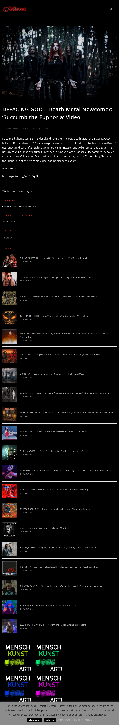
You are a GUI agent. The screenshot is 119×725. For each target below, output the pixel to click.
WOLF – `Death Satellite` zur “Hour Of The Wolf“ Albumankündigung (54, 489)
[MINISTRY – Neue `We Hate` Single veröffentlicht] (9, 529)
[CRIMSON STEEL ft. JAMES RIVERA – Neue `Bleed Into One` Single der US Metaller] (9, 356)
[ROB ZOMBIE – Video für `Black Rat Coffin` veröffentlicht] (9, 607)
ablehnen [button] (50, 719)
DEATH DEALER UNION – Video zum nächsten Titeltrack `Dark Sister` (54, 431)
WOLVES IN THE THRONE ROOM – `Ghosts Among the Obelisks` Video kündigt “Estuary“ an (65, 393)
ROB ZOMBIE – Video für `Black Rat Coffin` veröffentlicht (48, 605)
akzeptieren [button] (34, 719)
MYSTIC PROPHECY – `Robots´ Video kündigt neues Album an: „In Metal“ (56, 509)
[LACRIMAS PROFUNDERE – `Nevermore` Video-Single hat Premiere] (9, 626)
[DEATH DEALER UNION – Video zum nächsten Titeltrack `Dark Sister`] (9, 433)
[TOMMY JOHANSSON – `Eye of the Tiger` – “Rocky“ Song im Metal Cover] (9, 279)
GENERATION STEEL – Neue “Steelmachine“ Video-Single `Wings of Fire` (55, 316)
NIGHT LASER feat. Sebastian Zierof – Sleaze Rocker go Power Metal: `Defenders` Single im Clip (66, 412)
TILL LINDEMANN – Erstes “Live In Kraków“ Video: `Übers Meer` (51, 451)
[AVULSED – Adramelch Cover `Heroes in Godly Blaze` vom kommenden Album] (9, 298)
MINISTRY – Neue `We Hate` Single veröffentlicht (44, 528)
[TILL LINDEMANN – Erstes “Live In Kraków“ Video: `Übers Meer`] (9, 452)
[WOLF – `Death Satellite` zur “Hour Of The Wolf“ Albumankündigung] (9, 491)
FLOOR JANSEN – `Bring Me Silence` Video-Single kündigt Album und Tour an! (58, 547)
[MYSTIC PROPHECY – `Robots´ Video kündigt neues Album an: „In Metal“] (9, 510)
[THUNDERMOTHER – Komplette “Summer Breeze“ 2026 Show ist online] (9, 259)
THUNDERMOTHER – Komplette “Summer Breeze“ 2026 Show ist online (54, 258)
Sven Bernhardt (15, 128)
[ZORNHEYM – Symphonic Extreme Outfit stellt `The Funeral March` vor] (9, 375)
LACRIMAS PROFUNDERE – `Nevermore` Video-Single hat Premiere (53, 624)
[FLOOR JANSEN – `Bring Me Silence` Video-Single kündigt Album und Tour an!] (9, 549)
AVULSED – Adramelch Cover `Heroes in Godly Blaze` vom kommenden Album (58, 296)
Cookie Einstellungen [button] (96, 714)
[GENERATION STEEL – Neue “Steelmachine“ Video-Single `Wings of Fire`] (9, 317)
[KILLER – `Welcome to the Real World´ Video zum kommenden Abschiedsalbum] (9, 568)
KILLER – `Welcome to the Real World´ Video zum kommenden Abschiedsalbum (59, 566)
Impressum (87, 719)
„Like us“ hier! (8, 221)
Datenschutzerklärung (68, 719)
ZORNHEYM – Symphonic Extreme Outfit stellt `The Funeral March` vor (55, 373)
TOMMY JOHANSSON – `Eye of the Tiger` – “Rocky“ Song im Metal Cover (55, 277)
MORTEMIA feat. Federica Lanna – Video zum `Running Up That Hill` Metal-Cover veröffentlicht (66, 470)
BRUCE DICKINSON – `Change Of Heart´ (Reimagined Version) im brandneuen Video (61, 586)
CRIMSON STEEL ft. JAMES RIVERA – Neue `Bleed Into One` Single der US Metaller (60, 354)
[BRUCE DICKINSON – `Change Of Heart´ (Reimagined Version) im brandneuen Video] (9, 587)
